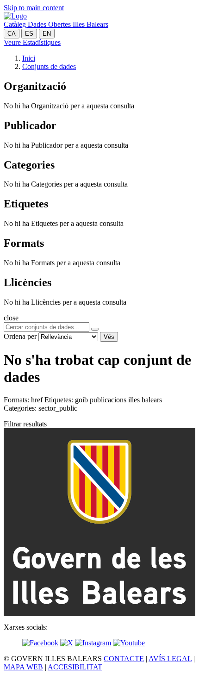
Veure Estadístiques (32, 42)
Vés (109, 336)
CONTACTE (124, 658)
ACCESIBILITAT (75, 667)
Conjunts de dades (49, 66)
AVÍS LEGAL (170, 658)
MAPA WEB (23, 667)
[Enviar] (95, 329)
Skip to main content (34, 8)
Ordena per (20, 336)
